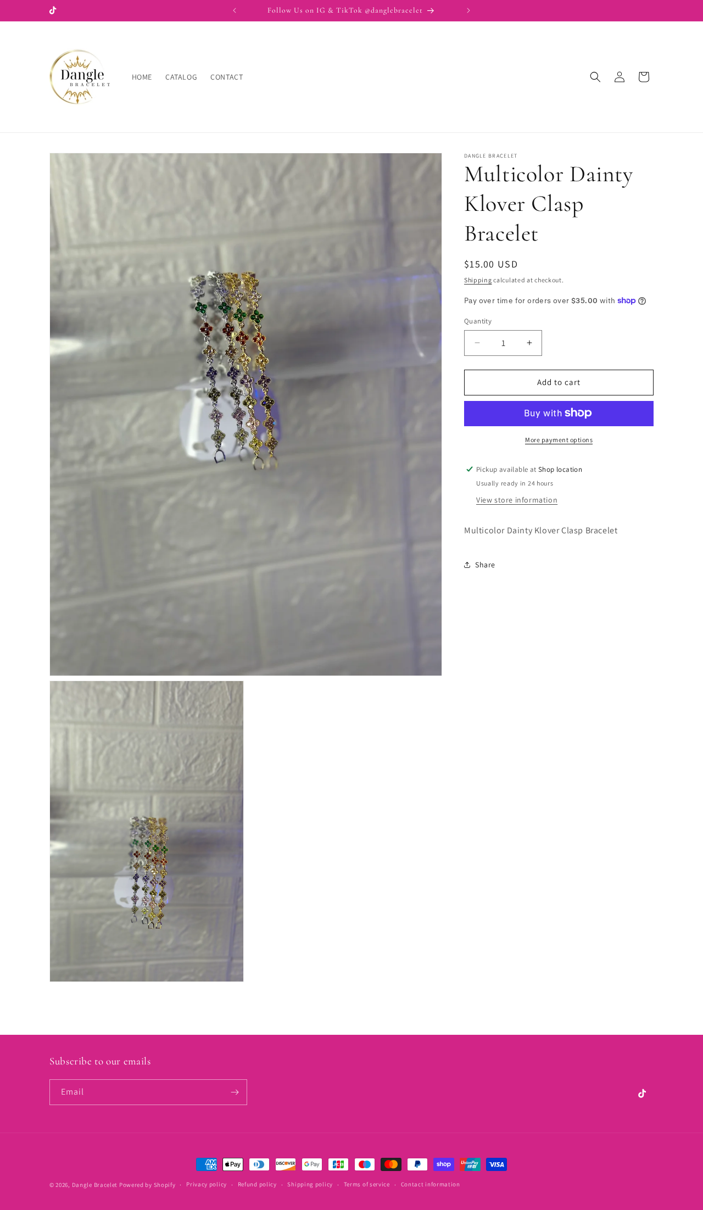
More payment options (559, 439)
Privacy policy (206, 1184)
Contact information (430, 1184)
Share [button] (485, 564)
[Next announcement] (468, 10)
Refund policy (257, 1184)
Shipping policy (310, 1184)
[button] (595, 77)
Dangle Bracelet (95, 1185)
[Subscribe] (234, 1092)
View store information (516, 500)
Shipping (478, 280)
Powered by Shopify (147, 1185)
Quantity (478, 321)
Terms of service (367, 1184)
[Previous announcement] (234, 10)
